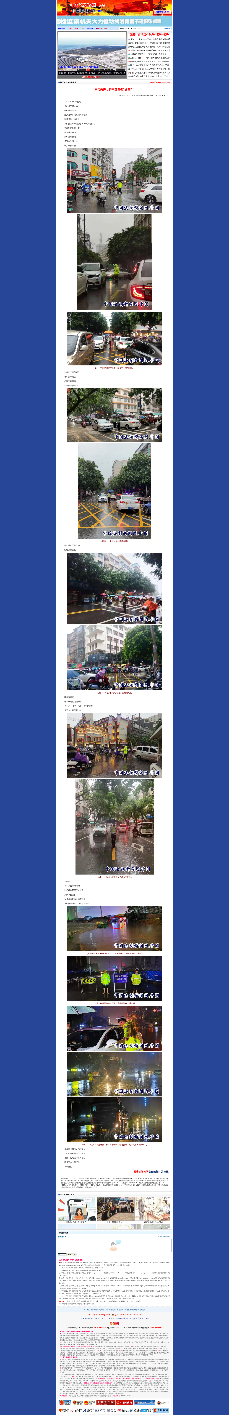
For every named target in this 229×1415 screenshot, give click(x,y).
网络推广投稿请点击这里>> (160, 82)
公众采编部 (94, 1310)
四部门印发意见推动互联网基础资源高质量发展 (150, 73)
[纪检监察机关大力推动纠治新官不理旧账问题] (114, 23)
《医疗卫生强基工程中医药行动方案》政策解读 (150, 50)
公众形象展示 (71, 82)
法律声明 (101, 1310)
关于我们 (86, 1310)
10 (107, 70)
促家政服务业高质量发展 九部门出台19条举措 (149, 62)
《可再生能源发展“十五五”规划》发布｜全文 (149, 54)
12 (114, 70)
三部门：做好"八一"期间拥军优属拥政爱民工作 (150, 58)
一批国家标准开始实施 (153, 1217)
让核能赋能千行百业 (76, 1217)
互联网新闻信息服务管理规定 (95, 1268)
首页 (62, 82)
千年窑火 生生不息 (115, 1217)
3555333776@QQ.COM (75, 28)
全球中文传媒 (77, 7)
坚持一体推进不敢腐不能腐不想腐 (150, 34)
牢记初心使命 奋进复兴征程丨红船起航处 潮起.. (96, 73)
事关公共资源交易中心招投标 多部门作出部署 (149, 65)
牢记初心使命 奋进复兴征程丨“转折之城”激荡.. (61, 73)
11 (111, 70)
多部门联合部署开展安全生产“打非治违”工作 (149, 76)
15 (123, 70)
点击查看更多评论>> (164, 1236)
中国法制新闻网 (147, 95)
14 (120, 70)
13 (117, 70)
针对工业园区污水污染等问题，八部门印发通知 (150, 47)
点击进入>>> (102, 28)
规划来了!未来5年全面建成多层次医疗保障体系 (150, 39)
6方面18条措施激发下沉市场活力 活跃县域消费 (150, 43)
